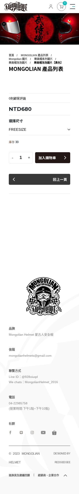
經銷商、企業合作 (48, 475)
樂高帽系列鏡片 (43, 59)
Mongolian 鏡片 (18, 59)
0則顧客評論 (17, 98)
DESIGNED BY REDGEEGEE (62, 458)
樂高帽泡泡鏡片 (18, 62)
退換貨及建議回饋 (19, 475)
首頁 (11, 55)
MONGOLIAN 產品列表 (34, 55)
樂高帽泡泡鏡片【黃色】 (48, 62)
